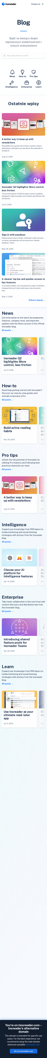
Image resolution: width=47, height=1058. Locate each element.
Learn (39, 87)
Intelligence (11, 87)
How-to (22, 76)
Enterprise (26, 87)
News (12, 76)
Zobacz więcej (36, 300)
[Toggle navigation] (42, 4)
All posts (6, 330)
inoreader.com (33, 1044)
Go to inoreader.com (23, 1051)
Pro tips (34, 76)
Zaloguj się (35, 4)
